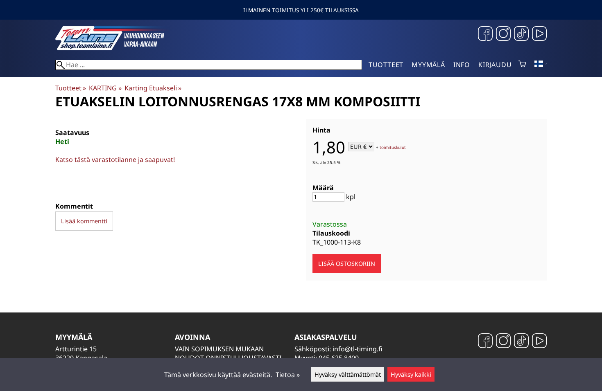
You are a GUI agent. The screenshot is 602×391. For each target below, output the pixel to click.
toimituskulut (393, 147)
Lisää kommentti (84, 221)
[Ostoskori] (522, 64)
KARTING (105, 87)
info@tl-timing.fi (357, 348)
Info (461, 64)
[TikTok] (521, 34)
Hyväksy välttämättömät (348, 374)
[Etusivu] (116, 47)
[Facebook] (485, 34)
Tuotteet (386, 64)
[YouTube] (539, 34)
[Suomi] (540, 64)
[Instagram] (503, 34)
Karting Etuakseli (152, 87)
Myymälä (428, 64)
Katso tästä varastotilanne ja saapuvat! (115, 159)
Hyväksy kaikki (411, 374)
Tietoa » (288, 374)
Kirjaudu (494, 64)
